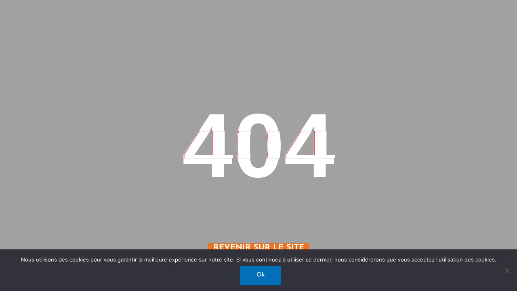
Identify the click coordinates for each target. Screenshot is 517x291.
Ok (260, 275)
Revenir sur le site (258, 248)
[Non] (507, 270)
